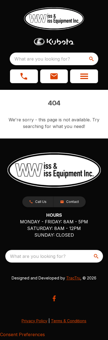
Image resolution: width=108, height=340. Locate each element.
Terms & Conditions (68, 320)
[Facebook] (54, 298)
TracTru (73, 278)
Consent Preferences (22, 334)
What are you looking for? (42, 59)
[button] (24, 76)
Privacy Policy (34, 320)
